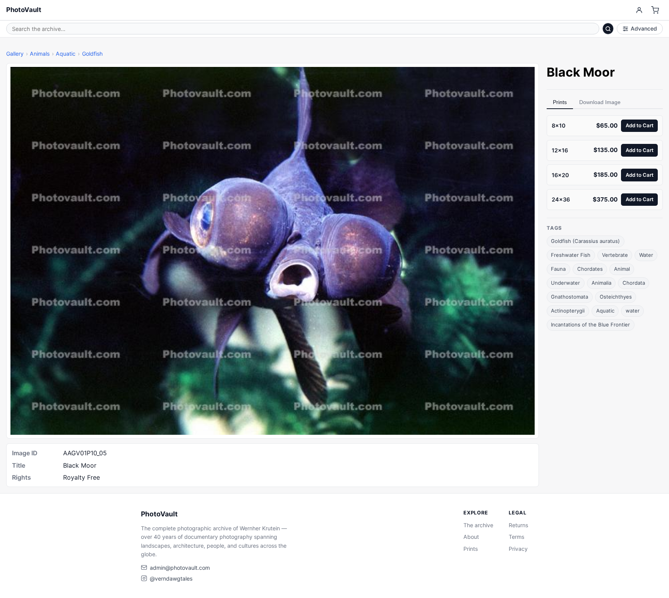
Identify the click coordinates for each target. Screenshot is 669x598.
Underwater (565, 283)
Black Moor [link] (581, 72)
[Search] (608, 28)
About (471, 536)
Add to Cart (640, 125)
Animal (622, 269)
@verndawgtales (171, 578)
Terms (516, 536)
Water (646, 255)
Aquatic (65, 53)
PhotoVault (23, 10)
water (633, 311)
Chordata (634, 283)
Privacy (518, 548)
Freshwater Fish (570, 255)
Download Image (600, 102)
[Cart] (655, 10)
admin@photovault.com (180, 567)
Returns (518, 525)
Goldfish (92, 53)
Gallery (15, 53)
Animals (40, 53)
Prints (560, 102)
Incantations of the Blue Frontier (590, 324)
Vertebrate (615, 255)
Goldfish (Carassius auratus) (585, 241)
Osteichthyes (616, 297)
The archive (478, 525)
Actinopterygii (568, 311)
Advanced (644, 28)
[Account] (639, 10)
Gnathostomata (569, 297)
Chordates (590, 269)
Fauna (558, 269)
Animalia (601, 283)
